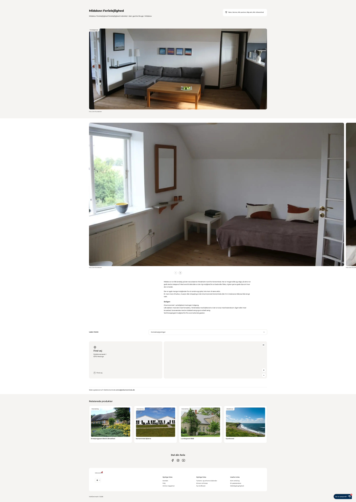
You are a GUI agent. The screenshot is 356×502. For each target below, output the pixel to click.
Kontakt (165, 481)
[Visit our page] (172, 460)
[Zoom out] (264, 375)
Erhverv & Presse (202, 483)
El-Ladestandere (235, 483)
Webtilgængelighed (237, 486)
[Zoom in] (264, 370)
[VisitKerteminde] (99, 472)
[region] (215, 359)
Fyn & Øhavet (200, 486)
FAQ (164, 483)
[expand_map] (263, 345)
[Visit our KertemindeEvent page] (183, 460)
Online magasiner (169, 486)
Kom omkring (235, 481)
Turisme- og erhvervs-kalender (206, 481)
